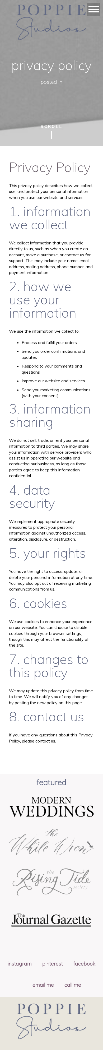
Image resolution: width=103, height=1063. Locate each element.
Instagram (20, 964)
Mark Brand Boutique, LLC (56, 1058)
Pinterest (52, 964)
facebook (84, 964)
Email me (43, 985)
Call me (72, 985)
